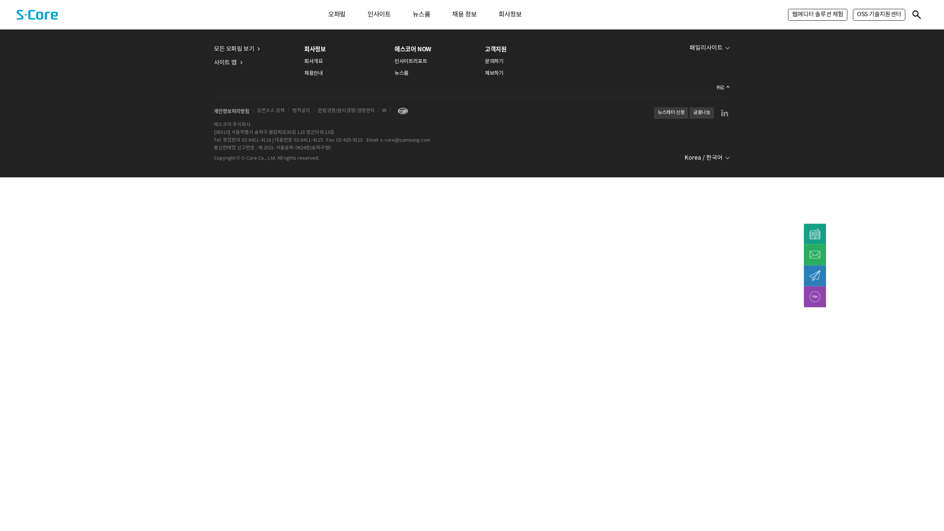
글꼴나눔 (701, 112)
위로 (720, 88)
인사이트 (379, 14)
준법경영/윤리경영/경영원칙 (346, 111)
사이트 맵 (225, 62)
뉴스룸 (421, 14)
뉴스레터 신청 (671, 112)
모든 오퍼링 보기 (234, 49)
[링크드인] (724, 112)
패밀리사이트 (706, 48)
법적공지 (301, 111)
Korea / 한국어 (703, 158)
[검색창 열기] (916, 14)
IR (384, 111)
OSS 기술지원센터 (879, 14)
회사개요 (313, 62)
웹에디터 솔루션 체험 (817, 14)
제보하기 (494, 73)
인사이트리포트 (411, 62)
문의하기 (494, 62)
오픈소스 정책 (271, 111)
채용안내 (313, 73)
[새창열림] (401, 111)
